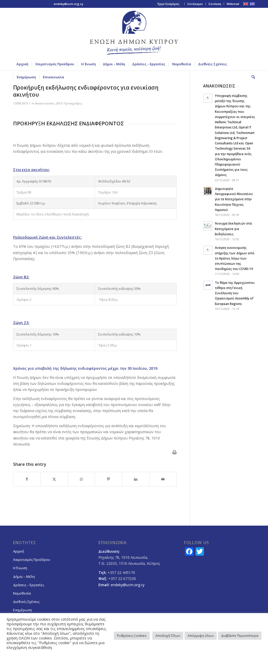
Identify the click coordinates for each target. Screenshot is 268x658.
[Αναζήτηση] (251, 77)
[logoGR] (134, 32)
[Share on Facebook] (27, 479)
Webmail (233, 4)
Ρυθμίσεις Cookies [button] (132, 635)
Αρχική (18, 551)
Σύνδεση (214, 4)
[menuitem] (169, 4)
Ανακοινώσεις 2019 (48, 103)
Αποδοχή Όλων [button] (167, 635)
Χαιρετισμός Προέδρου (31, 559)
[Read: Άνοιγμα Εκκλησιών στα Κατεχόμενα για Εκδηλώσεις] (208, 226)
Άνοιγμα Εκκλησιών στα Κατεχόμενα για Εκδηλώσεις (233, 228)
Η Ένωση (20, 568)
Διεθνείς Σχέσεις (26, 601)
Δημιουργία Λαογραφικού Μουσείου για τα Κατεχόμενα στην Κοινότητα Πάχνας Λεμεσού (234, 199)
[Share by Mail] (162, 479)
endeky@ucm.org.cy (68, 4)
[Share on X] (54, 479)
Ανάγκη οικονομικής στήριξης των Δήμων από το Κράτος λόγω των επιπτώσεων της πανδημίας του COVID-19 (234, 258)
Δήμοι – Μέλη (24, 576)
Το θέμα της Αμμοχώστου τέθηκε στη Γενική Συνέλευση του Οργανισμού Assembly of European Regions (235, 293)
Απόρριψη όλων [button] (201, 635)
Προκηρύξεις (73, 103)
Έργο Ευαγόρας (168, 4)
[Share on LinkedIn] (135, 479)
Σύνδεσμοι (195, 4)
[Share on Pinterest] (108, 479)
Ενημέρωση (22, 610)
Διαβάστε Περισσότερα (239, 635)
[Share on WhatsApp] (81, 479)
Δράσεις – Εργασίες (28, 585)
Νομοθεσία (22, 593)
